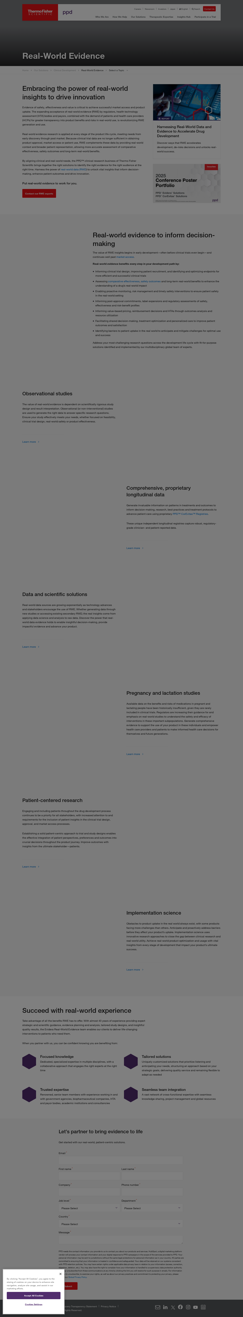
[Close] (60, 1274)
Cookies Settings (33, 1304)
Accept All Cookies (33, 1295)
